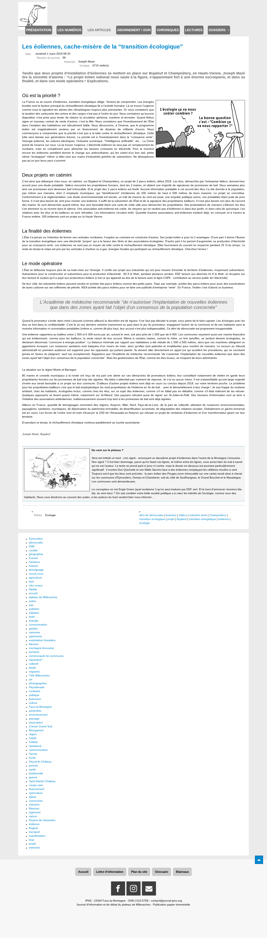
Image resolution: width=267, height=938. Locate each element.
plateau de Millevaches (43, 597)
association (36, 722)
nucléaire (34, 691)
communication (38, 749)
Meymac (34, 808)
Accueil (83, 871)
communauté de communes (46, 655)
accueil (33, 593)
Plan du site (139, 871)
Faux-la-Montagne (40, 706)
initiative (34, 612)
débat (32, 796)
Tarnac (33, 753)
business (171, 515)
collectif (33, 663)
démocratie (36, 542)
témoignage (36, 569)
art (30, 679)
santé (32, 769)
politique (34, 695)
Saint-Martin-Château (42, 781)
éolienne (223, 519)
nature (33, 816)
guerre (33, 777)
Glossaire (161, 871)
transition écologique (152, 519)
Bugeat (33, 828)
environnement (38, 714)
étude (32, 667)
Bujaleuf (182, 519)
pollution (34, 608)
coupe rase (36, 785)
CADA (32, 738)
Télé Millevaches (39, 675)
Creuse (33, 558)
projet (170, 519)
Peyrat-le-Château (40, 761)
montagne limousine (41, 648)
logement (34, 812)
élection (34, 644)
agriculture (35, 577)
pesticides (35, 710)
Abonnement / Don (134, 30)
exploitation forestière (42, 640)
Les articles (99, 30)
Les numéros (69, 30)
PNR (32, 546)
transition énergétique (202, 519)
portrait (33, 765)
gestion (33, 628)
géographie (36, 554)
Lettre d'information (109, 871)
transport (34, 831)
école (32, 757)
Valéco (183, 515)
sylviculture (36, 792)
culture (33, 702)
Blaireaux (182, 871)
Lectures (193, 30)
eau (31, 605)
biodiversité (36, 773)
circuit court (36, 573)
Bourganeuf (36, 730)
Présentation (38, 30)
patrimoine (35, 636)
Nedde (33, 589)
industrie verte (198, 515)
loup (31, 839)
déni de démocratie (151, 515)
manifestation (37, 835)
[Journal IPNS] (32, 7)
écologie (144, 523)
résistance (35, 746)
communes (36, 800)
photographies (38, 683)
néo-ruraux (36, 585)
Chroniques (168, 30)
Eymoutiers (36, 538)
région (33, 734)
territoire (34, 652)
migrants (34, 671)
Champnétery (217, 515)
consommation (38, 624)
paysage (34, 718)
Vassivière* (35, 659)
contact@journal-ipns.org (166, 900)
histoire (33, 565)
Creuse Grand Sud (40, 726)
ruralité (33, 550)
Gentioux (34, 561)
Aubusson (35, 699)
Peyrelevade (36, 687)
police (32, 601)
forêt (32, 616)
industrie (34, 804)
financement (36, 789)
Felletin (33, 742)
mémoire (34, 632)
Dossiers (218, 30)
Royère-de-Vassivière (42, 820)
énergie (33, 620)
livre (31, 581)
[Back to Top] (259, 860)
